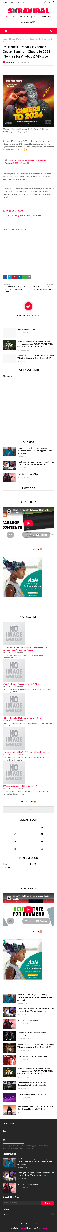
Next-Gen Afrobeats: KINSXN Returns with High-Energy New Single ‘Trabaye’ (35, 1107)
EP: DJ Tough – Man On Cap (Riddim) (32, 1056)
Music (29, 1214)
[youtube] (42, 849)
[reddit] (42, 833)
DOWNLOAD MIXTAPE (13, 211)
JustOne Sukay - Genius (27, 329)
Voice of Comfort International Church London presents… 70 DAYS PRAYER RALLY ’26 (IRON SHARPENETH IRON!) (35, 344)
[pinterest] (53, 2)
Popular (24, 17)
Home (5, 2)
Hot (34, 17)
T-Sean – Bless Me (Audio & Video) (31, 1094)
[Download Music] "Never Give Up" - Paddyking (32, 1033)
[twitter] (45, 2)
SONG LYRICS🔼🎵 (28, 22)
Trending (46, 17)
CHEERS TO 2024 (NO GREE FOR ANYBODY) (22, 216)
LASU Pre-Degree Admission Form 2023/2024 (22, 684)
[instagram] (49, 2)
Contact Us (21, 2)
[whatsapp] (15, 833)
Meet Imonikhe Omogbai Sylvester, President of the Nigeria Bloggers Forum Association (34, 450)
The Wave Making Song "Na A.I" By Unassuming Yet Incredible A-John (31, 1083)
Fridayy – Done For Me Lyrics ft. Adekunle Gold (22, 718)
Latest (12, 17)
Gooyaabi (43, 1228)
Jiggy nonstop (11, 62)
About (12, 2)
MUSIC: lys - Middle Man (27, 474)
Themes (23, 1228)
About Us (32, 864)
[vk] (42, 841)
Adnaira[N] (36, 549)
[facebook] (41, 2)
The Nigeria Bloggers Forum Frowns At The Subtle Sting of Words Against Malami (35, 463)
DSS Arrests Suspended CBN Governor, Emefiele (23, 786)
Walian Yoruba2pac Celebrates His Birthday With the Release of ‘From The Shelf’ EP (35, 356)
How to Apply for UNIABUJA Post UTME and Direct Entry (26, 752)
